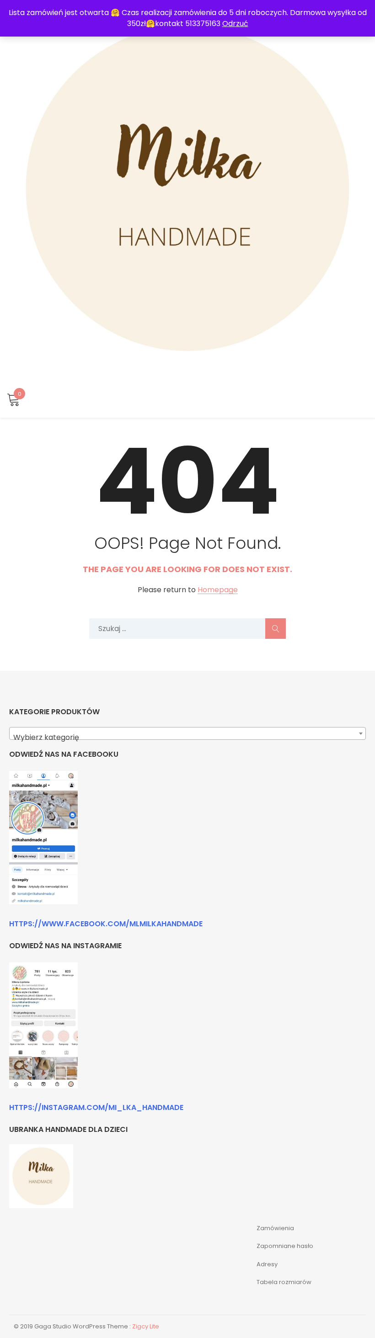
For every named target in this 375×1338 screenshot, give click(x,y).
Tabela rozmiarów (284, 1282)
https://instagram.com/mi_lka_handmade (96, 1107)
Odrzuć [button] (235, 23)
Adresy (267, 1264)
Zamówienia (275, 1228)
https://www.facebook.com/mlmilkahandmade (106, 924)
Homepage (218, 590)
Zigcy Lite (145, 1326)
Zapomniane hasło (285, 1246)
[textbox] (187, 737)
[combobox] (187, 733)
